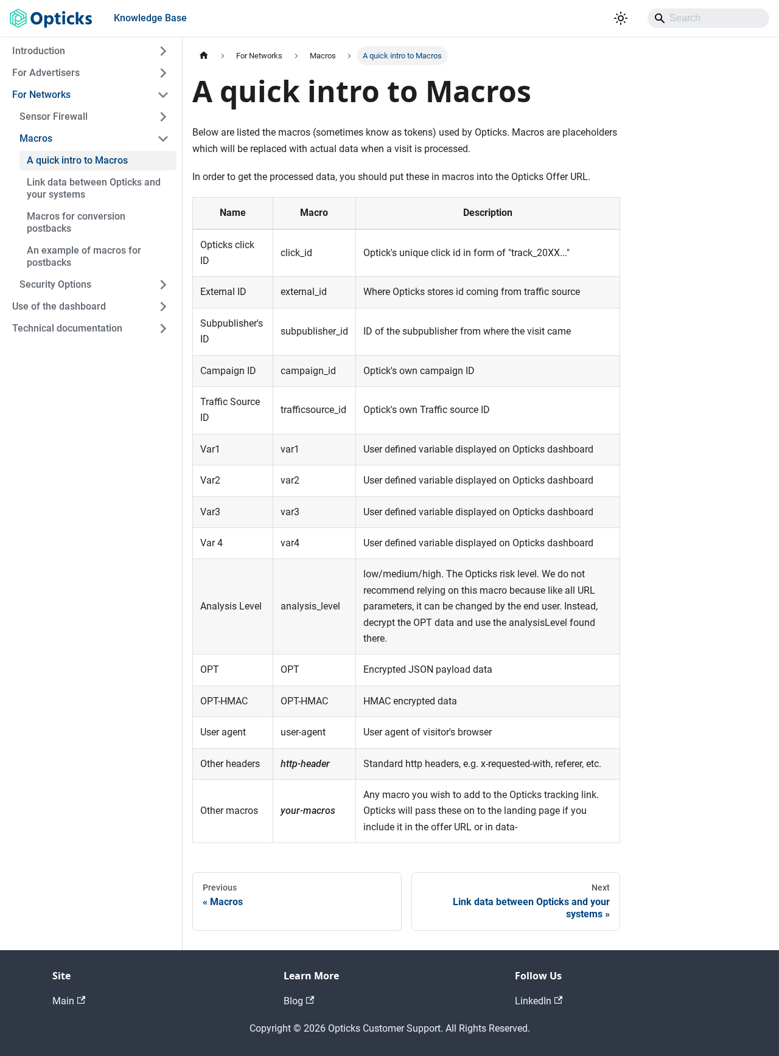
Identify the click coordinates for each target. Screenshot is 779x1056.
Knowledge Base (150, 18)
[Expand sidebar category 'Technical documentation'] (163, 328)
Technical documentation (67, 328)
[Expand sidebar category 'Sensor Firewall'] (163, 117)
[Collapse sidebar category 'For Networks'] (163, 95)
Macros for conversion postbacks (76, 222)
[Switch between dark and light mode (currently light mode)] (621, 18)
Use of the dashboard (59, 306)
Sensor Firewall (53, 116)
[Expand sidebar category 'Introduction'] (163, 51)
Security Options (55, 284)
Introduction (38, 51)
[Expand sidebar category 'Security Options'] (163, 284)
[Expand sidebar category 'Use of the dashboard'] (163, 306)
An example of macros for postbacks (84, 256)
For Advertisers (46, 72)
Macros (35, 138)
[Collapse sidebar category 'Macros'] (163, 138)
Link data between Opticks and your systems (94, 188)
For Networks (41, 94)
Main (63, 1001)
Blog (293, 1001)
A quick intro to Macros (77, 160)
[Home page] (203, 55)
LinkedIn (533, 1001)
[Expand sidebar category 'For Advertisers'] (163, 73)
